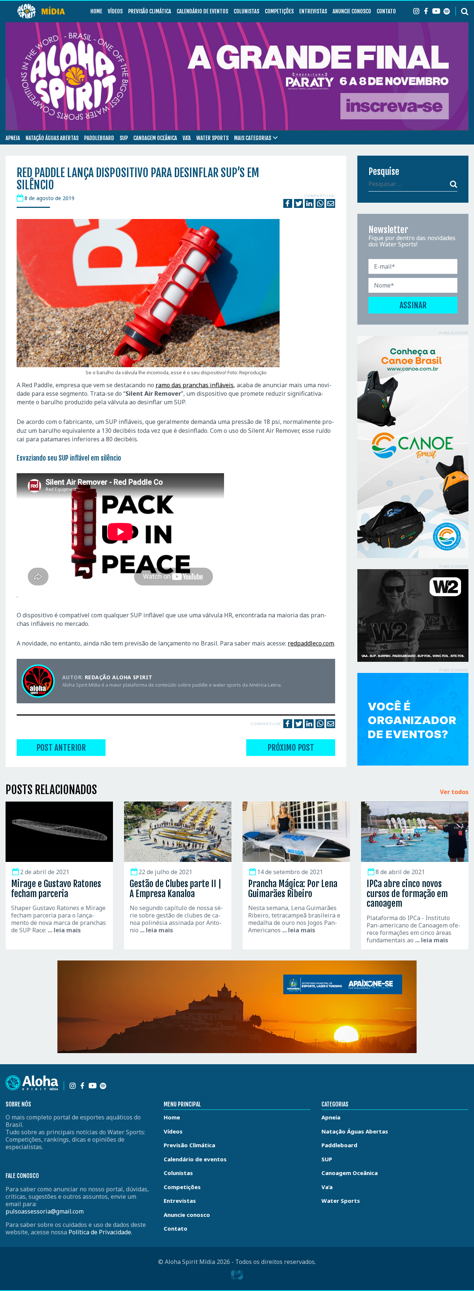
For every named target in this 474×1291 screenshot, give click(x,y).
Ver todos (454, 792)
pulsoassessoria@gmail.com (45, 1211)
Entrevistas (313, 11)
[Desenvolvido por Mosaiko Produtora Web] (237, 1275)
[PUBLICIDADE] (412, 447)
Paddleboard (99, 138)
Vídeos (115, 11)
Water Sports (212, 138)
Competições (279, 11)
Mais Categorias (252, 138)
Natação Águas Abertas (52, 138)
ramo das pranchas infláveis (195, 385)
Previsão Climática (149, 11)
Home (96, 11)
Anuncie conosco (352, 11)
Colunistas (246, 11)
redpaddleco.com (311, 643)
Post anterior (61, 748)
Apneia (13, 138)
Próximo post (290, 748)
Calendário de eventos (202, 11)
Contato (386, 11)
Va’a (187, 138)
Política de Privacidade (100, 1232)
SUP (124, 138)
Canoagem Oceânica (155, 138)
